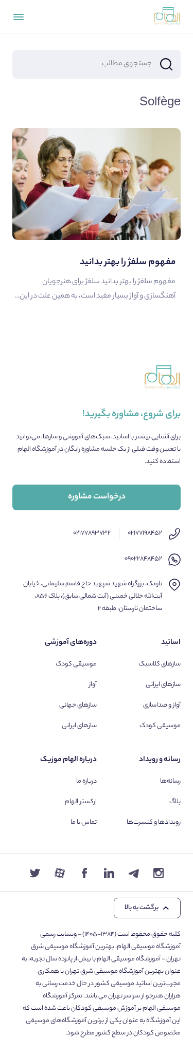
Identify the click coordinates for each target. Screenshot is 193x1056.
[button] (147, 908)
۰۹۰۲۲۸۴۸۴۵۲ (143, 558)
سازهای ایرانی (163, 684)
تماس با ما (84, 822)
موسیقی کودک (160, 725)
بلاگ (175, 801)
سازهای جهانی (78, 705)
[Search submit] (166, 64)
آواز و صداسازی (162, 705)
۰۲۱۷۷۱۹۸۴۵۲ (145, 533)
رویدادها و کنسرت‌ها (154, 822)
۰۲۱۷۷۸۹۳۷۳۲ (92, 533)
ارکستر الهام (81, 801)
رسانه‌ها (170, 781)
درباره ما (86, 781)
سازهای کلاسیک (159, 664)
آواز (93, 684)
